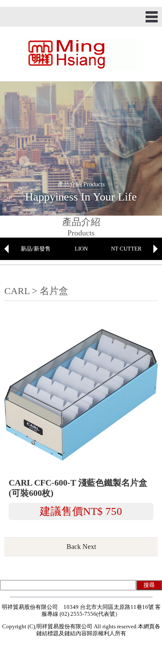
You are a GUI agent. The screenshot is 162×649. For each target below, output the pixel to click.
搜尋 (149, 585)
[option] (35, 249)
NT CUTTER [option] (126, 248)
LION (81, 248)
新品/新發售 (36, 248)
